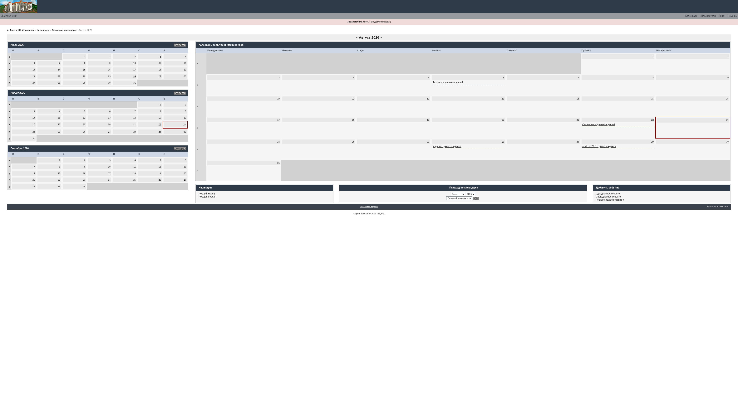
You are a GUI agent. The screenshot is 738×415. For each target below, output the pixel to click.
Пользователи (708, 16)
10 (134, 63)
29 (160, 132)
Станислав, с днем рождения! (598, 124)
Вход (373, 22)
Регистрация (383, 22)
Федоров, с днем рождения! (448, 82)
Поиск (721, 16)
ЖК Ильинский (9, 16)
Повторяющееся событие (610, 199)
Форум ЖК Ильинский (22, 30)
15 (84, 70)
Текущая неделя (207, 196)
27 (109, 132)
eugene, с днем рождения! (447, 146)
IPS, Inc (380, 213)
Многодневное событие (609, 196)
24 (134, 76)
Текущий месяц (206, 193)
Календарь (691, 16)
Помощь (732, 16)
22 (160, 124)
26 (160, 180)
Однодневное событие (608, 193)
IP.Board (364, 213)
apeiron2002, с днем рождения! (599, 146)
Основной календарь (64, 30)
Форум (356, 213)
